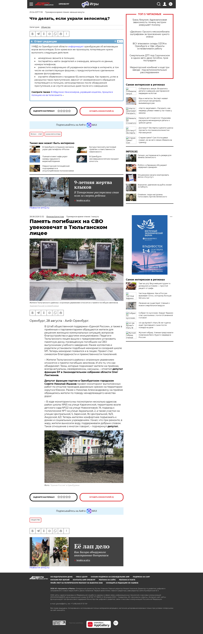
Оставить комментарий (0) (101, 111)
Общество (46, 27)
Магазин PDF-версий (59, 580)
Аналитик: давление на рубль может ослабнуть (155, 186)
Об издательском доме (61, 577)
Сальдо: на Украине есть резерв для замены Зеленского (154, 156)
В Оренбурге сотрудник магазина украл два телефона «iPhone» (58, 148)
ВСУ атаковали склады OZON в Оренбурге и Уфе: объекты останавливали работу (150, 46)
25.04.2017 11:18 (36, 12)
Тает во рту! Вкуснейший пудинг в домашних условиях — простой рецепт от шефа (154, 285)
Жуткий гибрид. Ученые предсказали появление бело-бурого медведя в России (156, 334)
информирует (76, 46)
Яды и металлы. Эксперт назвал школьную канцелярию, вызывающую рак (153, 100)
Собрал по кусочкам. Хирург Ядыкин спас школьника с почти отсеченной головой (156, 315)
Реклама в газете (127, 580)
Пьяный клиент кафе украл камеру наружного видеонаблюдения (54, 158)
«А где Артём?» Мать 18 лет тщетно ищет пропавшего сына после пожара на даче (155, 325)
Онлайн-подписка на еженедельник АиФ (110, 577)
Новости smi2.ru (39, 207)
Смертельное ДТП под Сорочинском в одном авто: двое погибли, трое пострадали (150, 58)
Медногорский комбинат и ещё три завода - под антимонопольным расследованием (149, 70)
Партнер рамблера (76, 623)
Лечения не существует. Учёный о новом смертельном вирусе (154, 304)
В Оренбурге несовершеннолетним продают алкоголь (104, 158)
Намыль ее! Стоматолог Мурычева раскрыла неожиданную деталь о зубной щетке (155, 120)
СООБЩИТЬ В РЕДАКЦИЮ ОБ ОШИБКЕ (122, 583)
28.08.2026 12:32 (37, 216)
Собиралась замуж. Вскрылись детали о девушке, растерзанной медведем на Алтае (154, 90)
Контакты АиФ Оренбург (84, 580)
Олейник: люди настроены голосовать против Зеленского (152, 196)
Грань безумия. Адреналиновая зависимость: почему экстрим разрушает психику (150, 22)
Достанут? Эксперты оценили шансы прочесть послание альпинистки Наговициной (156, 130)
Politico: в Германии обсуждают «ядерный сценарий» (152, 166)
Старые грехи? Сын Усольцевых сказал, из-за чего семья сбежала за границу (155, 139)
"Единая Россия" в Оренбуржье (44, 306)
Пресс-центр (81, 577)
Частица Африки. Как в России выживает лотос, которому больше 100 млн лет (155, 295)
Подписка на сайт (141, 577)
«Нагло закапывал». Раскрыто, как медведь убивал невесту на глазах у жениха (155, 110)
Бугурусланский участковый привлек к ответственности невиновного (102, 149)
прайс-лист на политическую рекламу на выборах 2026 (76, 583)
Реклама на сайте (107, 580)
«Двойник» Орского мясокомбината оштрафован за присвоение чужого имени (149, 34)
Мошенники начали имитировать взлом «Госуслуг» (153, 176)
